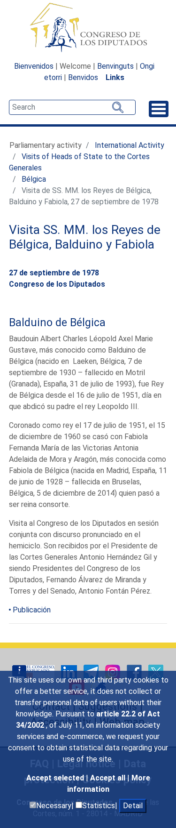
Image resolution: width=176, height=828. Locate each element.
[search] (72, 107)
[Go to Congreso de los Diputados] (88, 27)
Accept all (108, 777)
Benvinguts (115, 66)
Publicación (32, 609)
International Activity (129, 145)
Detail (133, 805)
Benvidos (83, 77)
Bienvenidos (34, 66)
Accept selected (56, 777)
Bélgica (34, 179)
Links (115, 77)
